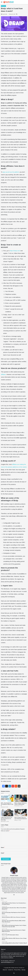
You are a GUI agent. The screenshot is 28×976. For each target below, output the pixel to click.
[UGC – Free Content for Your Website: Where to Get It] (7, 798)
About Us (5, 969)
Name (2, 847)
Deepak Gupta (4, 14)
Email (2, 853)
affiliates (3, 374)
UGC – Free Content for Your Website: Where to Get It (7, 804)
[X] (6, 786)
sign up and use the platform (11, 172)
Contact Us (10, 969)
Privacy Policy (17, 969)
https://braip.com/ (15, 250)
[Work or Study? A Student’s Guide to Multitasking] (21, 798)
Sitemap (23, 969)
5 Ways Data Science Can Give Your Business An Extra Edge (6, 818)
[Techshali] (8, 2)
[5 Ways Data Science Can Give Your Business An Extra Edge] (7, 812)
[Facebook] (3, 786)
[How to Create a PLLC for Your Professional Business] (21, 812)
